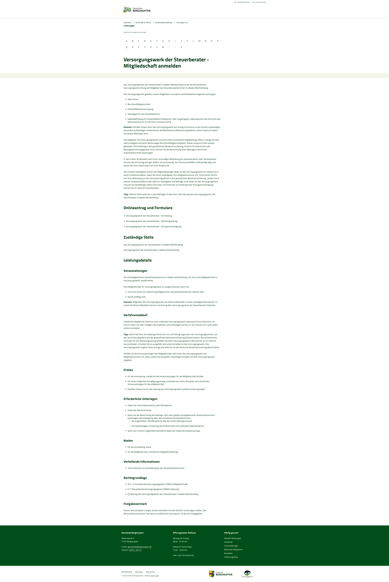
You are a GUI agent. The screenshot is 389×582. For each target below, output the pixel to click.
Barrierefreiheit (127, 572)
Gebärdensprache (243, 2)
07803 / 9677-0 (135, 550)
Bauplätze (228, 553)
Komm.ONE (155, 576)
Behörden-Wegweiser (233, 549)
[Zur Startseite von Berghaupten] (137, 9)
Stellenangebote (231, 557)
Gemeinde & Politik (143, 22)
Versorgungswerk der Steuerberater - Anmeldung (149, 215)
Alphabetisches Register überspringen (135, 32)
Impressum (139, 572)
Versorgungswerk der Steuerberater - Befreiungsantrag (151, 221)
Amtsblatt (228, 542)
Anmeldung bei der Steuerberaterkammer (164, 468)
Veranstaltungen (231, 546)
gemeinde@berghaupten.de (140, 547)
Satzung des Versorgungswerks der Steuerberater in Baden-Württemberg (164, 494)
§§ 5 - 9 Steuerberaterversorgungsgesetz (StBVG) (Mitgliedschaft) (158, 484)
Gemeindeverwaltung (163, 22)
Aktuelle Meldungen (232, 538)
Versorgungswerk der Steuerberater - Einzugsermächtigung (153, 226)
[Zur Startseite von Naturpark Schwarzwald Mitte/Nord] (247, 574)
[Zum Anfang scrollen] (383, 576)
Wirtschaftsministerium (135, 513)
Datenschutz (150, 572)
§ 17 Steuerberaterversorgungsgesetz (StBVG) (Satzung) (153, 489)
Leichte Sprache (260, 2)
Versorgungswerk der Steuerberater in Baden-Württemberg (151, 250)
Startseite (127, 22)
